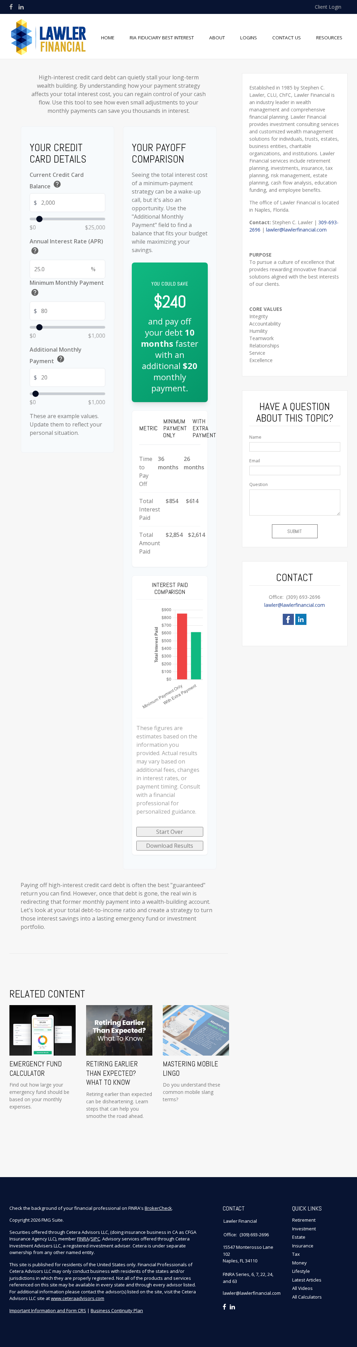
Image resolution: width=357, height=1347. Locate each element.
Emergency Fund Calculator (35, 1068)
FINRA (83, 1239)
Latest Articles (306, 1280)
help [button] (57, 184)
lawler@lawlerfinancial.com (296, 229)
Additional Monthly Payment (56, 355)
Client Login (328, 6)
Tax (296, 1254)
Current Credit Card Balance (57, 180)
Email (254, 461)
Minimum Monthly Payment (67, 288)
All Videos (302, 1288)
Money (299, 1263)
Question (258, 484)
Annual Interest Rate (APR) (66, 247)
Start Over (169, 832)
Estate (298, 1237)
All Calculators (307, 1297)
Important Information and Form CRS (47, 1310)
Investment (304, 1228)
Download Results (169, 845)
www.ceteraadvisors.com (77, 1298)
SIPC (95, 1239)
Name (255, 437)
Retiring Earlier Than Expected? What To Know (112, 1073)
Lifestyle (301, 1271)
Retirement (304, 1220)
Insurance (302, 1246)
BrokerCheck (158, 1208)
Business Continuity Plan (117, 1310)
